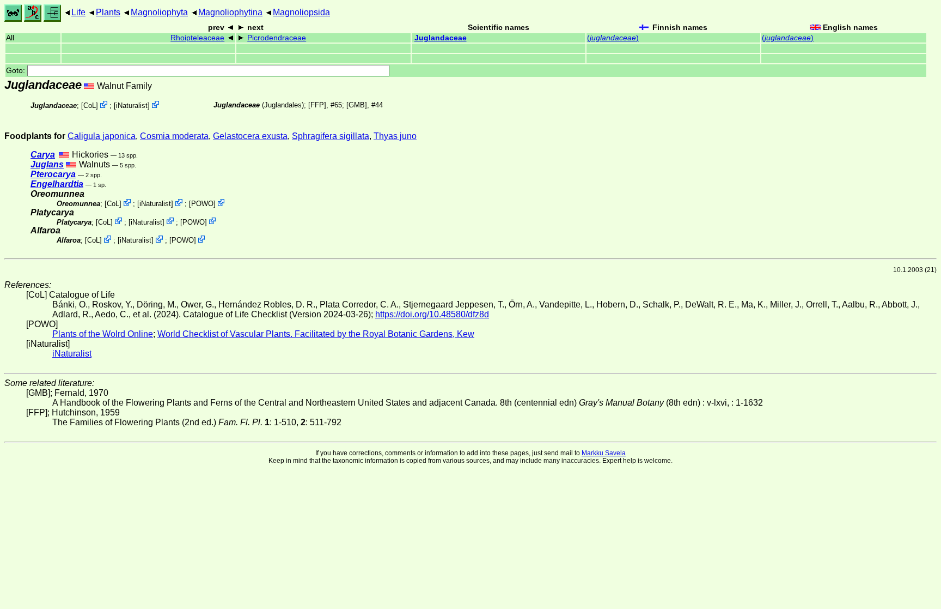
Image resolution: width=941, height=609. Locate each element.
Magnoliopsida (301, 12)
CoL (89, 105)
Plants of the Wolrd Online (102, 334)
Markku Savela (604, 453)
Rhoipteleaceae (197, 38)
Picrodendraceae (276, 38)
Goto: (16, 71)
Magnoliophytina (230, 12)
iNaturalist (132, 105)
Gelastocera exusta (250, 136)
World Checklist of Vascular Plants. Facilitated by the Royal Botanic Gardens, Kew (315, 334)
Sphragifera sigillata (330, 136)
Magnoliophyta (159, 12)
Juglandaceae (440, 38)
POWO (202, 204)
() (613, 38)
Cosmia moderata (174, 136)
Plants (108, 12)
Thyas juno (395, 136)
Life (78, 12)
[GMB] (356, 105)
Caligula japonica (102, 136)
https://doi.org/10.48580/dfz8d (432, 314)
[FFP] (317, 105)
